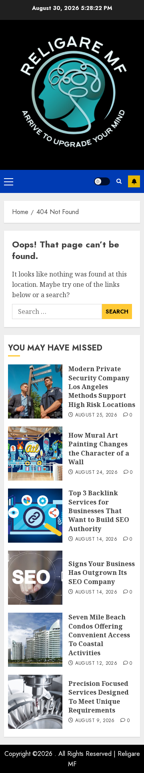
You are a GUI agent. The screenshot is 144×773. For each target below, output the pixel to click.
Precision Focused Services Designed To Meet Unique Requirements (98, 697)
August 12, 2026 (96, 663)
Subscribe (134, 181)
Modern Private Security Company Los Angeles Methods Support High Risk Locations (101, 386)
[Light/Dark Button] (102, 181)
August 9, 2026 (95, 721)
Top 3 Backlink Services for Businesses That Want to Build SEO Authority (98, 511)
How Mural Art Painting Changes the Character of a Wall (98, 448)
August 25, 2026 (96, 415)
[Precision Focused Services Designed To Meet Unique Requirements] (35, 702)
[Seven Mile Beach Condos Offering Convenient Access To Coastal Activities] (35, 640)
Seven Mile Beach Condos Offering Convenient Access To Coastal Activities (99, 635)
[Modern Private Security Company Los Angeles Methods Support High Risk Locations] (35, 391)
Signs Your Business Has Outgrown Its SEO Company (101, 572)
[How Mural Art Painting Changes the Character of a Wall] (35, 453)
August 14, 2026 (96, 539)
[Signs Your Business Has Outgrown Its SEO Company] (35, 578)
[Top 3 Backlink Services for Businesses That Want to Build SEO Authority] (35, 516)
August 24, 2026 (96, 472)
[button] (8, 181)
